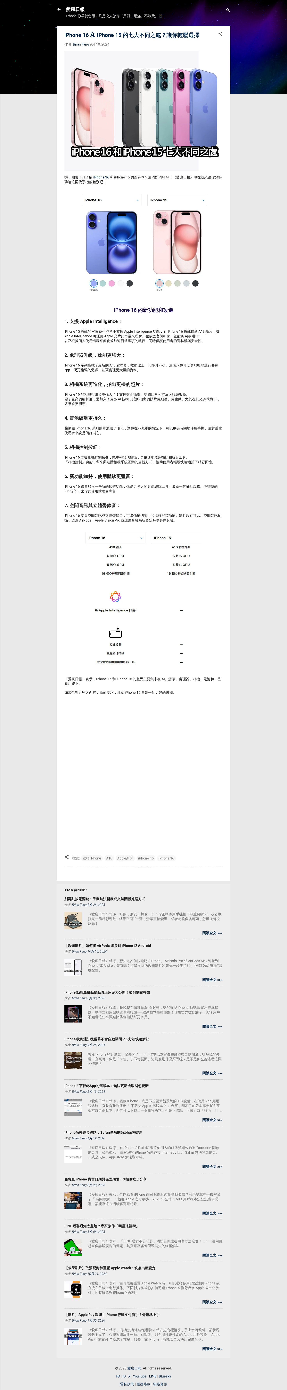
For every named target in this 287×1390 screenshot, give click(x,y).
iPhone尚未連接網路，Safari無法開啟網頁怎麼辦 (103, 1132)
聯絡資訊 (160, 1384)
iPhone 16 (101, 177)
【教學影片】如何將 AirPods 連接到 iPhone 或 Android (107, 946)
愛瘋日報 (75, 9)
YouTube (140, 1376)
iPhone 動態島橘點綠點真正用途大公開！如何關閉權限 (107, 992)
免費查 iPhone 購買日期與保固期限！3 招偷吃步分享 (105, 1179)
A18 (109, 858)
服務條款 (143, 1384)
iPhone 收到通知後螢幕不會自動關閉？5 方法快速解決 (106, 1039)
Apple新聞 (125, 858)
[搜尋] (228, 11)
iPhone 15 (146, 858)
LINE (152, 1376)
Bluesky (165, 1376)
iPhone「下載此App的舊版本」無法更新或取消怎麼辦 (106, 1086)
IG (124, 1376)
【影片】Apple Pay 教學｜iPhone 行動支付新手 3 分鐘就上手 (112, 1315)
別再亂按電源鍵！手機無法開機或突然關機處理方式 (104, 899)
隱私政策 (127, 1384)
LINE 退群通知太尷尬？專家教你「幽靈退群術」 (101, 1226)
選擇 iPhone (92, 858)
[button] (220, 34)
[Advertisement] (143, 726)
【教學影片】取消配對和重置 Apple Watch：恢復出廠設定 (110, 1268)
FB (118, 1376)
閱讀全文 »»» (212, 933)
